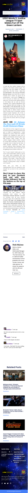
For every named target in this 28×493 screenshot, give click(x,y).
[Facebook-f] (2, 483)
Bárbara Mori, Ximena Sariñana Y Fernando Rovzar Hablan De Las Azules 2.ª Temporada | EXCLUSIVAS (13, 387)
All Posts (16, 273)
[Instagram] (10, 483)
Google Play (20, 213)
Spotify (12, 211)
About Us (3, 452)
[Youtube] (5, 483)
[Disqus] (14, 305)
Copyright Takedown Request (7, 455)
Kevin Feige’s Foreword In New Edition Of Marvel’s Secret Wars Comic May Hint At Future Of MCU (14, 436)
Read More (6, 391)
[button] (14, 7)
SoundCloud (20, 211)
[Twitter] (7, 483)
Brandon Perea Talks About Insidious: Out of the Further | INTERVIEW (13, 411)
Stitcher (5, 213)
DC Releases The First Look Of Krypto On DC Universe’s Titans (14, 124)
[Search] (23, 13)
